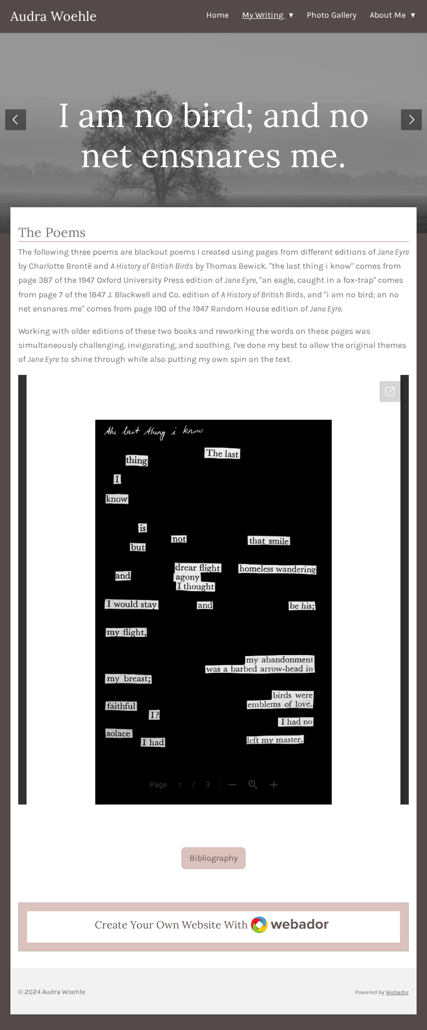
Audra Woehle (53, 16)
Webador (397, 992)
